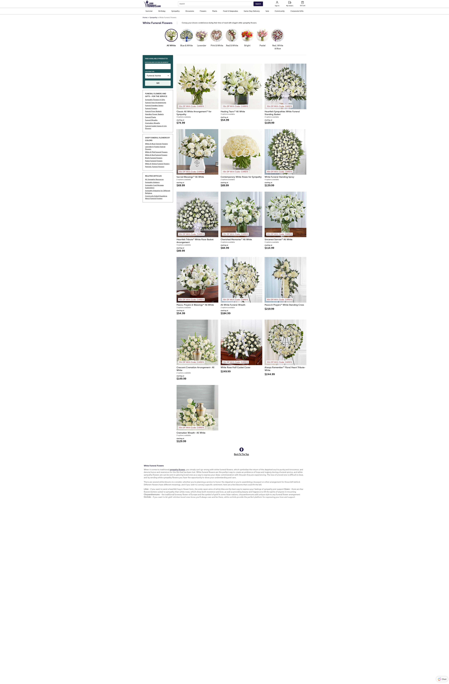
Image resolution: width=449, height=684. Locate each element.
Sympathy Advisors (152, 182)
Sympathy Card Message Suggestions (154, 186)
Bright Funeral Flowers (153, 158)
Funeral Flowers (151, 108)
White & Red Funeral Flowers (156, 155)
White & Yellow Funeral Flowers (157, 164)
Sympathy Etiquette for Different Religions (157, 192)
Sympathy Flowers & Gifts (155, 100)
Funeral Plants (150, 117)
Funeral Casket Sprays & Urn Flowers (156, 127)
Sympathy (153, 17)
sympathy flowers (177, 470)
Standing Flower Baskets (154, 114)
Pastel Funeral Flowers (153, 161)
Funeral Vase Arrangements (155, 102)
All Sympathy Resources (154, 179)
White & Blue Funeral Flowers (156, 144)
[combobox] (215, 4)
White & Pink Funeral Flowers (156, 152)
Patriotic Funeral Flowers (154, 167)
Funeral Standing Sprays (154, 105)
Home (145, 17)
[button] (149, 11)
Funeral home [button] (154, 75)
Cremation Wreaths (152, 123)
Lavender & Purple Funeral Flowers (155, 148)
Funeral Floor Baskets (153, 111)
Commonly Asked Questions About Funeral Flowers (156, 197)
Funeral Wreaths (151, 120)
